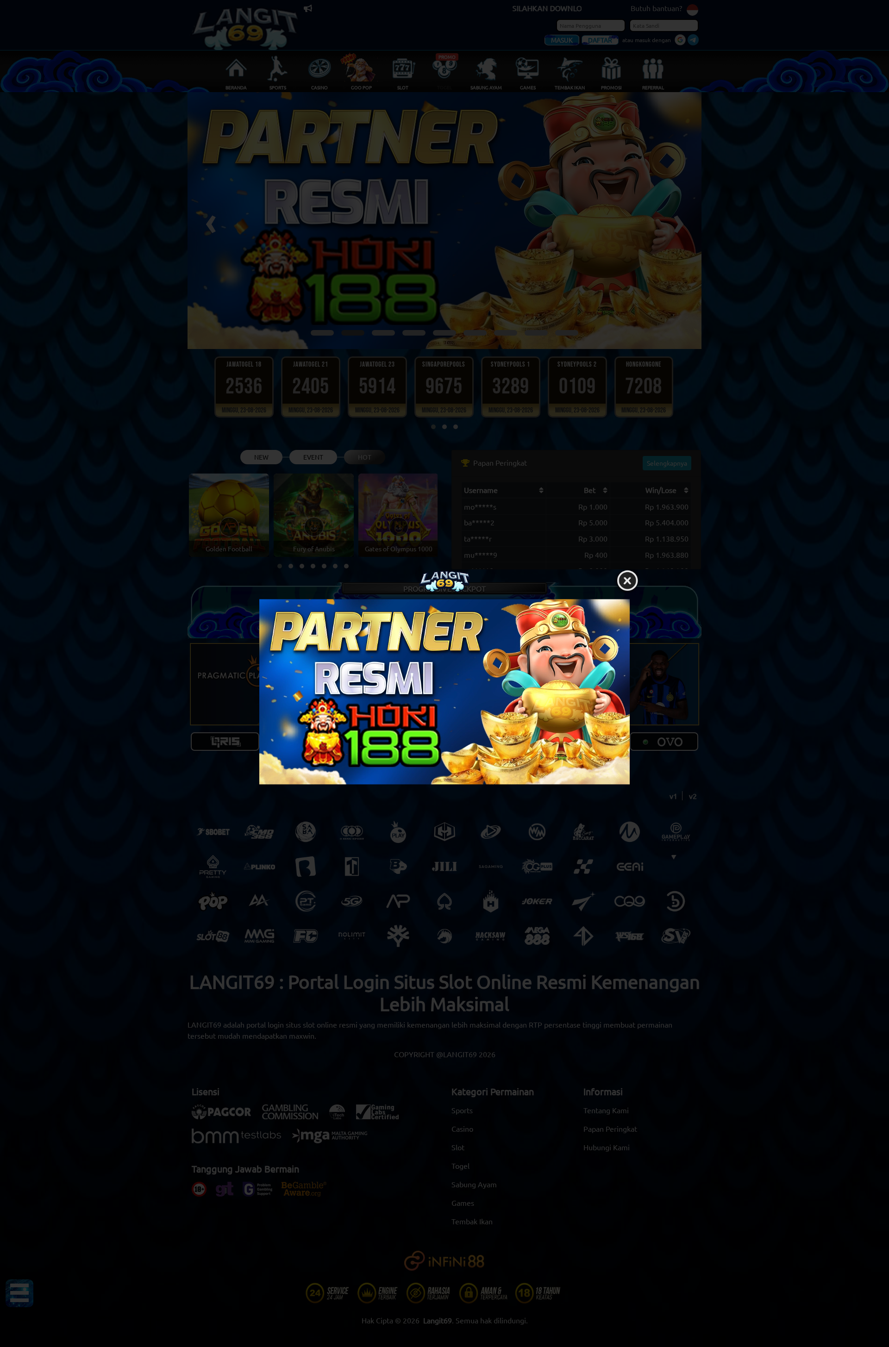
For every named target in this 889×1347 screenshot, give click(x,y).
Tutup (627, 581)
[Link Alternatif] (444, 692)
